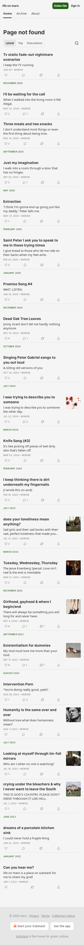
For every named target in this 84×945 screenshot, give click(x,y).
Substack (22, 936)
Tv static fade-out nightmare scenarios (28, 57)
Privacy (34, 916)
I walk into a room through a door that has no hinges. (30, 170)
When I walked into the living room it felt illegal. (32, 101)
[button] (7, 13)
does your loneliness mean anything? (26, 521)
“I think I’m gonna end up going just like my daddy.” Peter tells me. (31, 209)
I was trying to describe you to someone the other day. (31, 409)
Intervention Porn (18, 684)
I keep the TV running (18, 65)
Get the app (62, 926)
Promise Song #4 (17, 284)
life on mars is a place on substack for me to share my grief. (29, 875)
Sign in (75, 6)
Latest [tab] (10, 43)
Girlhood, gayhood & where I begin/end (27, 604)
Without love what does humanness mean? (28, 722)
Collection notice (63, 916)
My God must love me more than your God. (30, 653)
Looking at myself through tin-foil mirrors (32, 756)
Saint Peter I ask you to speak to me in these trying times (30, 242)
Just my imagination (21, 163)
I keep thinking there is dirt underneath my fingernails (26, 482)
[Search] (77, 43)
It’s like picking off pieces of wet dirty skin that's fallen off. (29, 448)
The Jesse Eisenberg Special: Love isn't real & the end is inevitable (29, 570)
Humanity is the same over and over (29, 712)
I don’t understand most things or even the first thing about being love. (30, 131)
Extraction (12, 201)
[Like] (6, 75)
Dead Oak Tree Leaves (22, 319)
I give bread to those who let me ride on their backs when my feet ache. (31, 253)
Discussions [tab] (34, 43)
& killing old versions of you (23, 368)
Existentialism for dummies (27, 645)
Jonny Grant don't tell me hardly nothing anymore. (31, 326)
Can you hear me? (18, 867)
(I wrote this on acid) (17, 490)
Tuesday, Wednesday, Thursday (30, 563)
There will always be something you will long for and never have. (31, 614)
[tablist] (24, 43)
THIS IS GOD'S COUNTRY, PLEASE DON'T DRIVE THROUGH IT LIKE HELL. (31, 796)
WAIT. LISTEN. (13, 289)
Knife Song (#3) (16, 441)
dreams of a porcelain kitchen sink (28, 830)
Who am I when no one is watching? (28, 764)
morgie (18, 69)
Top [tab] (20, 43)
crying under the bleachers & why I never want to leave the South (32, 786)
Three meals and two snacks (27, 124)
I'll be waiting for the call (24, 94)
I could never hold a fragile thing (26, 838)
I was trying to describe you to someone (29, 399)
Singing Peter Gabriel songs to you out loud (29, 359)
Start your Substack (31, 926)
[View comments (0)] (23, 75)
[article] (42, 65)
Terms (45, 916)
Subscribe (60, 6)
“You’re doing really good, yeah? (25, 689)
